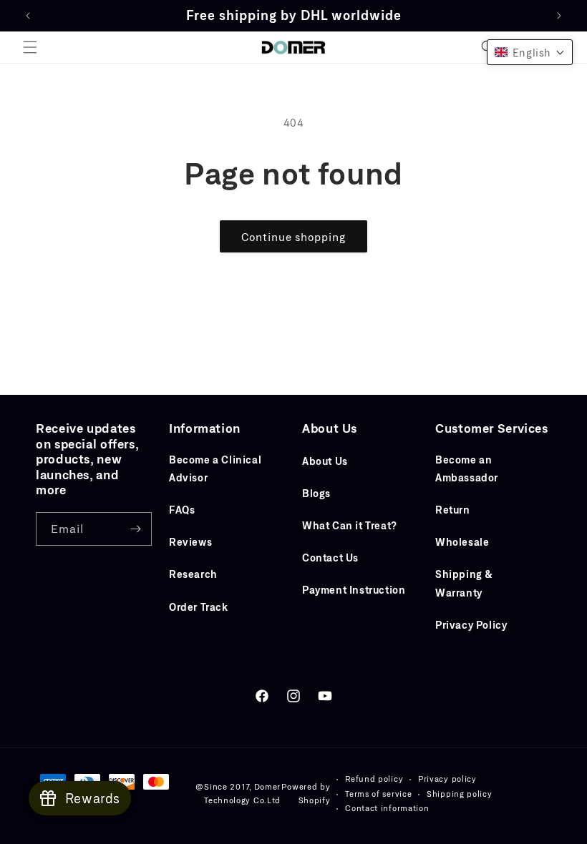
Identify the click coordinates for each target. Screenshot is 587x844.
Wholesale (462, 542)
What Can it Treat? (349, 525)
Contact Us (330, 557)
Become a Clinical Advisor (215, 468)
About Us (325, 461)
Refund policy (374, 778)
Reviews (190, 542)
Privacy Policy (471, 625)
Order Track (198, 607)
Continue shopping (293, 236)
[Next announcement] (559, 15)
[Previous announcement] (28, 15)
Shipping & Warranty (464, 583)
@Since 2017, (223, 786)
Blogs (316, 493)
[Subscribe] (135, 529)
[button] (30, 47)
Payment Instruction (353, 590)
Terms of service (378, 793)
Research (193, 574)
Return (452, 510)
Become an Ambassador (466, 468)
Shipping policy (460, 793)
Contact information (387, 808)
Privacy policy (447, 778)
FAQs (182, 510)
